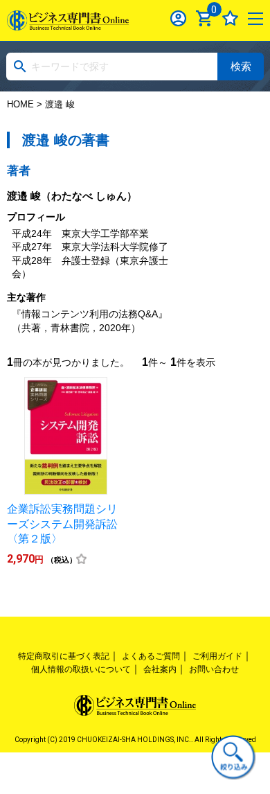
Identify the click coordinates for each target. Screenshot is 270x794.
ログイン (178, 18)
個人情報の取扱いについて (81, 669)
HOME (20, 104)
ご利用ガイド (217, 656)
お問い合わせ (214, 669)
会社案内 (160, 669)
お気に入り (230, 18)
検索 (241, 66)
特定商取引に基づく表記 (63, 656)
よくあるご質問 (151, 656)
